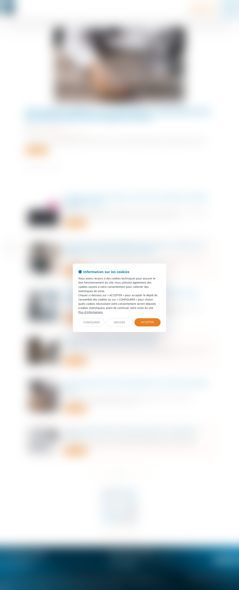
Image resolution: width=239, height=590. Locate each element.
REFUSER (119, 322)
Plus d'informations (90, 312)
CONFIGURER (91, 322)
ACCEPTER (147, 322)
